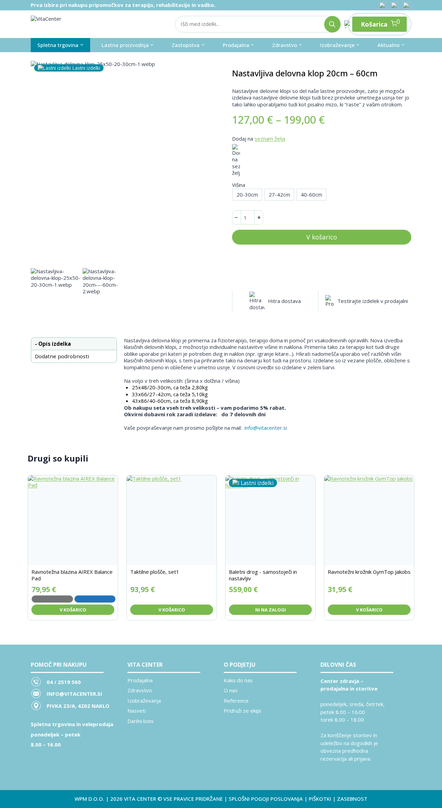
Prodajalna (140, 680)
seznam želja (269, 138)
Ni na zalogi (270, 610)
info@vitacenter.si (265, 427)
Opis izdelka (54, 343)
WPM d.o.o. (89, 798)
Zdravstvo (139, 690)
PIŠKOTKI (320, 798)
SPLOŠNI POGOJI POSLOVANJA (266, 798)
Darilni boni (140, 720)
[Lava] (52, 599)
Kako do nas (238, 680)
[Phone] (394, 5)
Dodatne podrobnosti (62, 356)
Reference (236, 700)
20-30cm (247, 194)
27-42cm (279, 194)
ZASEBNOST (352, 798)
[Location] (382, 5)
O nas (231, 690)
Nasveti (136, 710)
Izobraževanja (144, 700)
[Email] (406, 5)
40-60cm (311, 194)
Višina (238, 185)
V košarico (321, 237)
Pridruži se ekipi (242, 710)
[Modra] (95, 599)
